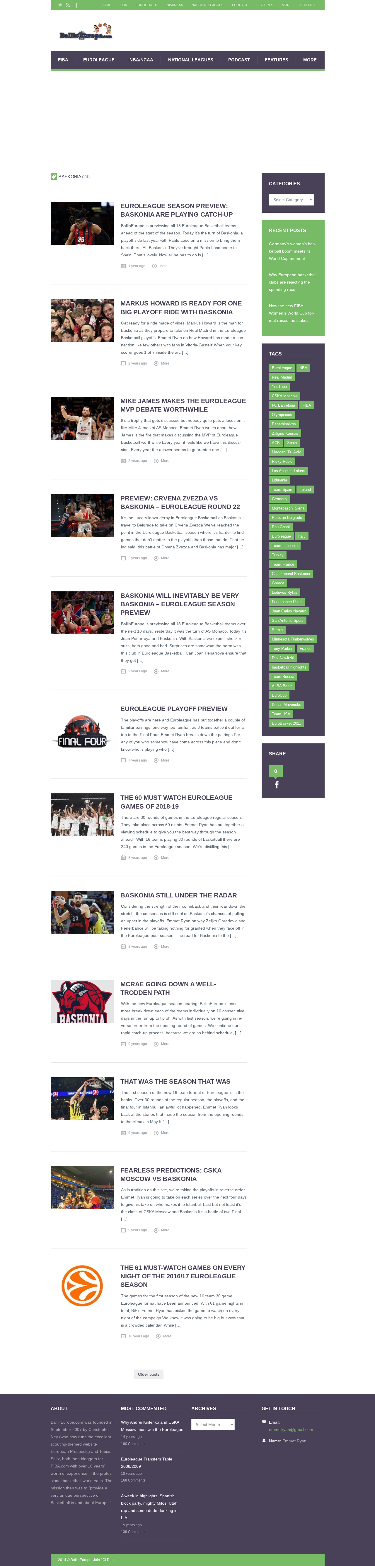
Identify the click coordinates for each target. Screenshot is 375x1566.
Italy (302, 536)
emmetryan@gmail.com (291, 1429)
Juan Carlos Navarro (289, 611)
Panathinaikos (284, 424)
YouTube (279, 386)
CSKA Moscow (284, 396)
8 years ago (137, 858)
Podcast (240, 5)
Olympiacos (282, 414)
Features (264, 5)
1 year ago (136, 266)
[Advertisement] (188, 115)
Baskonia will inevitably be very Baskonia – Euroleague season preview (179, 604)
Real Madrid (282, 377)
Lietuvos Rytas (284, 592)
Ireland (305, 489)
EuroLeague (147, 5)
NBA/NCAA (175, 5)
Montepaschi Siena (288, 508)
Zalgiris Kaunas (285, 433)
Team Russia (283, 676)
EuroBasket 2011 (286, 723)
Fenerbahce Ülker (287, 602)
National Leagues (207, 5)
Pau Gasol (281, 527)
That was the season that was (175, 1081)
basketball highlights (289, 667)
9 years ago (137, 1044)
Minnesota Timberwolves (293, 639)
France (305, 648)
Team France (283, 564)
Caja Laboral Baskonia (291, 574)
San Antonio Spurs (288, 620)
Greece (278, 583)
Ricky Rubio (282, 461)
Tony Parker (282, 648)
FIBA (123, 5)
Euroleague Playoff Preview (173, 708)
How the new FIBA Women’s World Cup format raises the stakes (292, 313)
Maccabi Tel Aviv (286, 452)
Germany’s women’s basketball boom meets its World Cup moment (292, 251)
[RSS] (68, 5)
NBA (303, 368)
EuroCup (279, 695)
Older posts (148, 1374)
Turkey (278, 555)
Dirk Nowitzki (283, 658)
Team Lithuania (285, 545)
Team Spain (282, 489)
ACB (276, 443)
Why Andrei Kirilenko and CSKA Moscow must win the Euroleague (152, 1426)
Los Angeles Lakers (288, 471)
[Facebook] (76, 5)
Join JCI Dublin (105, 1560)
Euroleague (281, 536)
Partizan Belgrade (287, 517)
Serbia (277, 630)
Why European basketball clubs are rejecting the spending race (292, 282)
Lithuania (279, 480)
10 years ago (138, 1336)
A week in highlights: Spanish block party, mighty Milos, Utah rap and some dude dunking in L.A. (149, 1507)
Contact (308, 5)
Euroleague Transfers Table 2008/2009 (146, 1463)
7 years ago (137, 760)
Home (106, 5)
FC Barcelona (283, 405)
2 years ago (137, 363)
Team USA (281, 714)
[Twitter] (60, 5)
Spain (292, 443)
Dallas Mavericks (286, 704)
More (287, 5)
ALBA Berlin (282, 686)
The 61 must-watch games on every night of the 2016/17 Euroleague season (183, 1276)
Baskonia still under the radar (178, 895)
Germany (279, 499)
